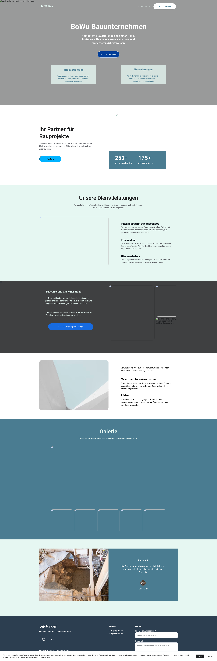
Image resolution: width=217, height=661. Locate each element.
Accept (200, 656)
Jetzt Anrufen (164, 6)
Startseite (144, 6)
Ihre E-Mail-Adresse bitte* (145, 631)
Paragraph (139, 641)
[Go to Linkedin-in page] (52, 639)
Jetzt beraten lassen (108, 54)
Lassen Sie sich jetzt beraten (70, 327)
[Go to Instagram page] (43, 639)
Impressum (64, 650)
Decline (210, 656)
